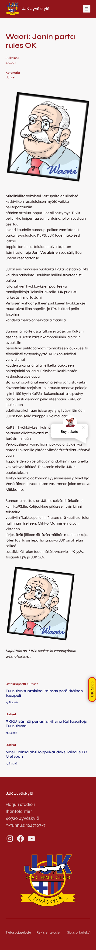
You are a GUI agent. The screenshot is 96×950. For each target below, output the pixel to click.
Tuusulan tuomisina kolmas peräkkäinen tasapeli (44, 693)
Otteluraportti (16, 684)
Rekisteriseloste (48, 932)
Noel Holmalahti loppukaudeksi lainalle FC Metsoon (46, 754)
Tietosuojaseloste (18, 932)
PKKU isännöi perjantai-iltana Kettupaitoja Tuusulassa (46, 723)
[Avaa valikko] (86, 9)
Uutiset (10, 77)
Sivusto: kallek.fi (78, 932)
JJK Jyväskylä (36, 8)
